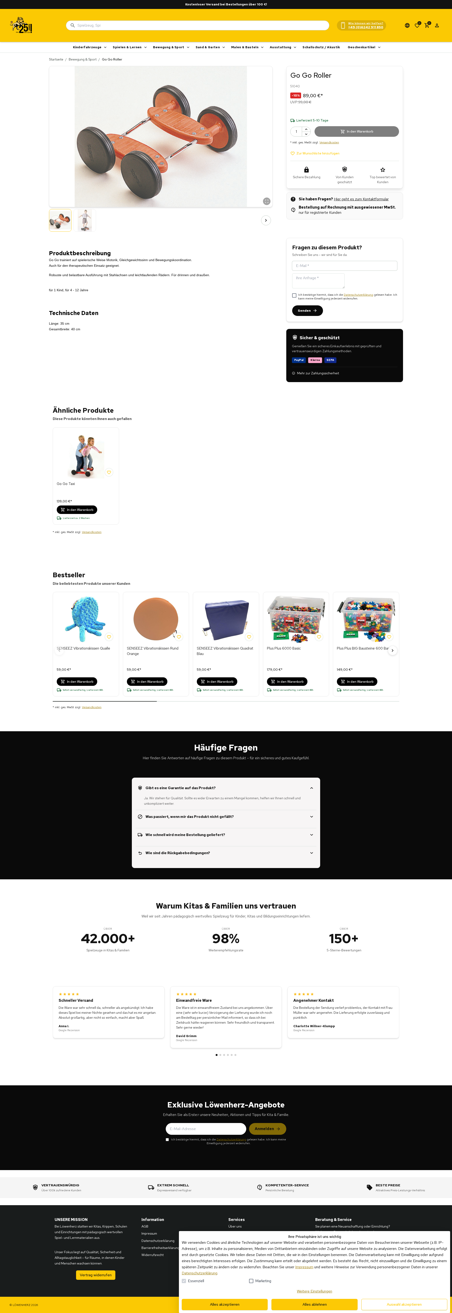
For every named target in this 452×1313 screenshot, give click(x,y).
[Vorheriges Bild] (55, 220)
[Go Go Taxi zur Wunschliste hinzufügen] (109, 472)
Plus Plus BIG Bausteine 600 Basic (364, 648)
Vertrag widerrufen (96, 1275)
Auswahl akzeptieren (404, 1304)
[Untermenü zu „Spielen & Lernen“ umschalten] (145, 47)
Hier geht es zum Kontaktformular (361, 199)
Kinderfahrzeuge (87, 47)
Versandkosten (329, 142)
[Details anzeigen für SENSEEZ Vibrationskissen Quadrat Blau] (226, 619)
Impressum (304, 1267)
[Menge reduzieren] (306, 134)
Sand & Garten (208, 47)
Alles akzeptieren (224, 1304)
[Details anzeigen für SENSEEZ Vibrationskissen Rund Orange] (156, 619)
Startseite (56, 59)
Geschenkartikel (361, 47)
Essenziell (196, 1280)
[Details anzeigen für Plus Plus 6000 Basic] (296, 619)
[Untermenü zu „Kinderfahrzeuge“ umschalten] (105, 47)
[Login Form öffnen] (437, 25)
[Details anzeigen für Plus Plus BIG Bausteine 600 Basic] (366, 619)
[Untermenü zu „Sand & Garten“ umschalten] (223, 47)
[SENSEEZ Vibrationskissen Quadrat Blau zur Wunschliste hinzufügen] (249, 637)
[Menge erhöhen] (306, 129)
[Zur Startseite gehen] (21, 25)
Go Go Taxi (66, 483)
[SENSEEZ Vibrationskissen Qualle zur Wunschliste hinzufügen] (109, 637)
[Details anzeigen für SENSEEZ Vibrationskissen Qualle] (86, 619)
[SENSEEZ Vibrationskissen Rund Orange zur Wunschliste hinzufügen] (179, 637)
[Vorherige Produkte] (59, 650)
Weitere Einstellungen (314, 1291)
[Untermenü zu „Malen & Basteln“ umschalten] (262, 47)
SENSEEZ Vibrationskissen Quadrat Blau (225, 651)
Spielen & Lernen (127, 47)
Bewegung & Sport (168, 47)
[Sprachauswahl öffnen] (407, 25)
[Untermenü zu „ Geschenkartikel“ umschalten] (379, 47)
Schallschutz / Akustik (321, 47)
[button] (160, 136)
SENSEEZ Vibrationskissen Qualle (83, 648)
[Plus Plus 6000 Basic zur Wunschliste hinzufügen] (319, 637)
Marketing (263, 1280)
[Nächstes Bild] (266, 220)
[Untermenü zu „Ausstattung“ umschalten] (295, 47)
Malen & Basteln (244, 47)
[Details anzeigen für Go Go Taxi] (86, 454)
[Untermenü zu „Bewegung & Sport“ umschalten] (188, 47)
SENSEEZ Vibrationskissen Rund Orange (152, 651)
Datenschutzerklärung (358, 295)
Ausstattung (280, 47)
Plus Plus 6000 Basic (284, 648)
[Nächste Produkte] (392, 650)
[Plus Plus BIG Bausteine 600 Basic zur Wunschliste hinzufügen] (389, 637)
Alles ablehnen (315, 1304)
